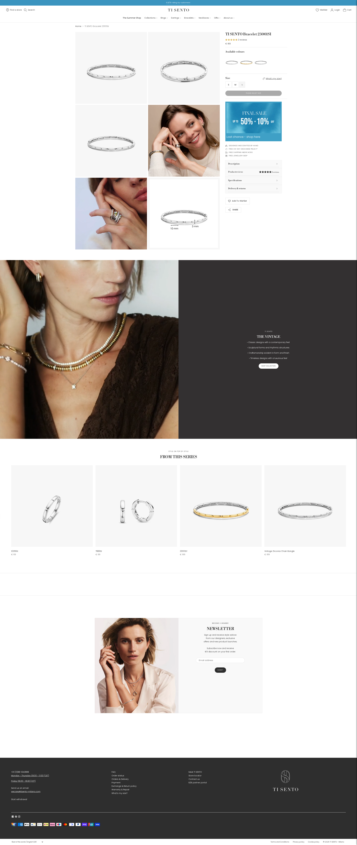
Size (227, 78)
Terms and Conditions (280, 842)
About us (228, 17)
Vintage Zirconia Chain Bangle (279, 551)
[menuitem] (281, 842)
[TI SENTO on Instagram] (19, 817)
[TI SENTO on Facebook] (13, 817)
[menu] (27, 842)
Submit (220, 670)
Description (234, 163)
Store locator (195, 775)
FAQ (113, 772)
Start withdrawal (19, 799)
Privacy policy (298, 842)
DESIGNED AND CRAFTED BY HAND (243, 145)
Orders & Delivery (120, 779)
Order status (118, 775)
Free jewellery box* (238, 156)
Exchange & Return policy (124, 786)
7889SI (99, 551)
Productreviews (253, 172)
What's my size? (274, 78)
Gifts (216, 17)
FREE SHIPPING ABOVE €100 (241, 152)
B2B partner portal (198, 782)
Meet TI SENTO (195, 772)
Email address (205, 656)
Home (78, 26)
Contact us (194, 779)
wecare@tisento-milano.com (25, 791)
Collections (149, 17)
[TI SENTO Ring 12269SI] (52, 506)
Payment (116, 782)
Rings (163, 17)
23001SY (183, 551)
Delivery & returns (237, 188)
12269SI (14, 551)
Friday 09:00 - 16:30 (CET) (23, 781)
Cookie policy (313, 842)
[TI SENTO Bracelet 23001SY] (246, 61)
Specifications (235, 180)
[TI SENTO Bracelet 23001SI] (231, 61)
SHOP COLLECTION (268, 366)
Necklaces (204, 17)
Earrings (175, 17)
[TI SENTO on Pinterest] (16, 817)
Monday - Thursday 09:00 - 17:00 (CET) (30, 775)
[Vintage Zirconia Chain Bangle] (260, 61)
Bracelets (189, 17)
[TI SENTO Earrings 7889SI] (136, 506)
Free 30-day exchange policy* (243, 149)
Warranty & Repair (120, 789)
